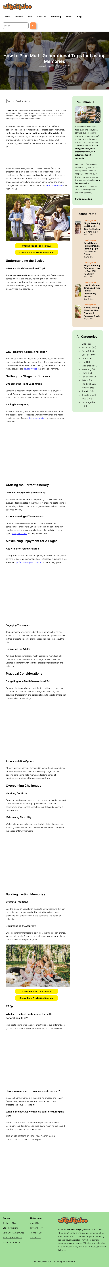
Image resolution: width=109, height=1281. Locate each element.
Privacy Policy (36, 1228)
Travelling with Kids (23, 101)
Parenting (86, 369)
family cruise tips (19, 533)
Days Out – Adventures (13, 1232)
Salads (85, 380)
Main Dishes (88, 365)
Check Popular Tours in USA (36, 245)
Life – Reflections (10, 1228)
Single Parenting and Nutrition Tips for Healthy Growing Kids (92, 227)
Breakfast (86, 347)
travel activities (30, 369)
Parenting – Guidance (12, 1237)
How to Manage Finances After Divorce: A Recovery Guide (92, 311)
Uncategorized (89, 402)
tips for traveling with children (28, 562)
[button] (36, 245)
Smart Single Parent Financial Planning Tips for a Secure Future (92, 249)
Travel (9, 101)
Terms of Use (36, 1232)
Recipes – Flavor (10, 1223)
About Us (34, 1223)
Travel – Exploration (11, 1242)
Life (83, 362)
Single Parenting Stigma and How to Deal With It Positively (92, 269)
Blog (84, 343)
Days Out (86, 351)
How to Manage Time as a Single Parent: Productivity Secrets (92, 291)
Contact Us (35, 1237)
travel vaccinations (37, 418)
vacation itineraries (54, 185)
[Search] (33, 25)
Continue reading (83, 199)
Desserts (86, 354)
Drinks (85, 358)
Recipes (86, 376)
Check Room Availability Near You (36, 252)
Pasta (84, 373)
